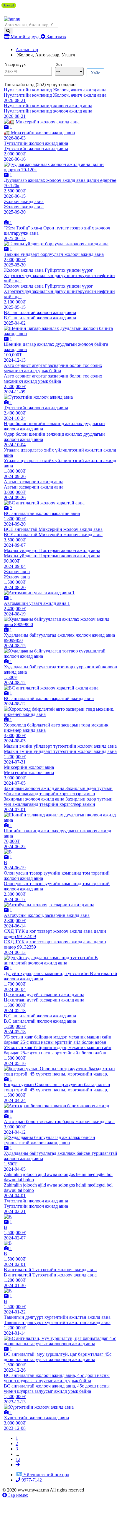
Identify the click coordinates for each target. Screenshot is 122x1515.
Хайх (95, 73)
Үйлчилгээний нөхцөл (46, 1474)
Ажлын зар (27, 49)
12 (18, 1459)
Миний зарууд (25, 36)
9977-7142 (31, 1479)
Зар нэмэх (55, 36)
